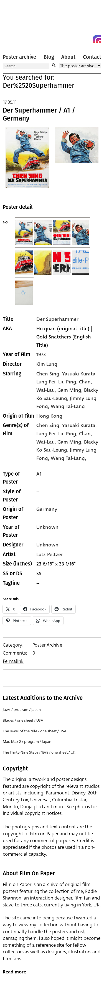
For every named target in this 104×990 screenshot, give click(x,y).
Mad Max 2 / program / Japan (27, 741)
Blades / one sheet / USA (23, 720)
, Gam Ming (68, 390)
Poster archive (19, 57)
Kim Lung (46, 364)
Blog (49, 57)
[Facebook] (87, 39)
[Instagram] (97, 39)
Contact (92, 57)
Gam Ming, (70, 441)
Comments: (15, 653)
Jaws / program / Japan (22, 709)
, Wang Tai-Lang (66, 406)
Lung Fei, (47, 433)
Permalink (13, 661)
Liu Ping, (68, 433)
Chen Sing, (49, 425)
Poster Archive (47, 645)
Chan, (85, 433)
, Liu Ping (65, 381)
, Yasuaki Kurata (77, 373)
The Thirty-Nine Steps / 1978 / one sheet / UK (39, 752)
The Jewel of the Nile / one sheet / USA (34, 731)
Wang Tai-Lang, (68, 458)
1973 (41, 354)
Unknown (47, 527)
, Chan (83, 381)
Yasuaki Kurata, (79, 425)
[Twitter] (77, 39)
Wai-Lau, (46, 441)
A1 (38, 473)
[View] (27, 161)
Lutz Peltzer (49, 554)
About (68, 57)
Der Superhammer (57, 319)
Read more (14, 971)
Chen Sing (47, 373)
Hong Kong (49, 416)
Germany (46, 509)
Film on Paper (15, 23)
